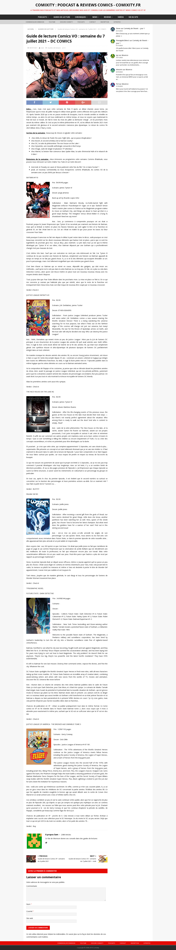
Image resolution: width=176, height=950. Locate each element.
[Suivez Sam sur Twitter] (46, 843)
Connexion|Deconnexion (35, 22)
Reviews (107, 17)
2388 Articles (66, 834)
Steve (118, 28)
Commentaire (31, 886)
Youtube (52, 22)
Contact (92, 22)
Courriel (29, 911)
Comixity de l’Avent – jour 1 (134, 28)
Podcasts (42, 17)
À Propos (117, 22)
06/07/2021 (33, 48)
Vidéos (121, 17)
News (94, 17)
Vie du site (133, 17)
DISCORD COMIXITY (66, 22)
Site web (29, 918)
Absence (125, 55)
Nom (28, 904)
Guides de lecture (62, 17)
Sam (42, 48)
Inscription (105, 22)
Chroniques (80, 17)
